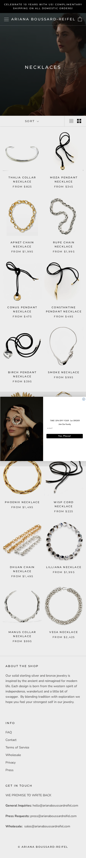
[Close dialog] (83, 399)
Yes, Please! (64, 436)
